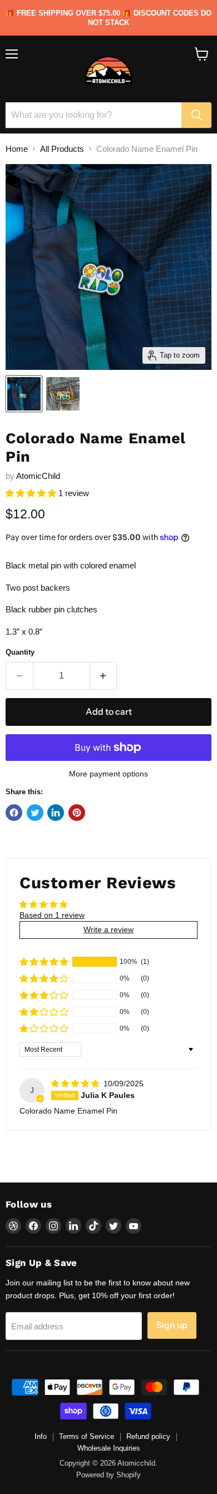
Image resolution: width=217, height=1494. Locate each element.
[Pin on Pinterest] (76, 812)
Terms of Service (86, 1436)
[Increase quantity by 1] (103, 676)
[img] (76, 1083)
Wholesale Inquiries (108, 1448)
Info (40, 1436)
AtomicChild (38, 476)
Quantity (20, 652)
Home (17, 149)
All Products (62, 149)
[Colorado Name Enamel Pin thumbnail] (24, 394)
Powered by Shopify (108, 1475)
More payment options (108, 773)
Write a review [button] (108, 929)
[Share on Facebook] (14, 812)
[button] (32, 493)
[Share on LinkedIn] (55, 812)
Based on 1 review (52, 915)
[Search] (196, 115)
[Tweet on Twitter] (35, 812)
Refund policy (148, 1436)
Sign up (172, 1325)
